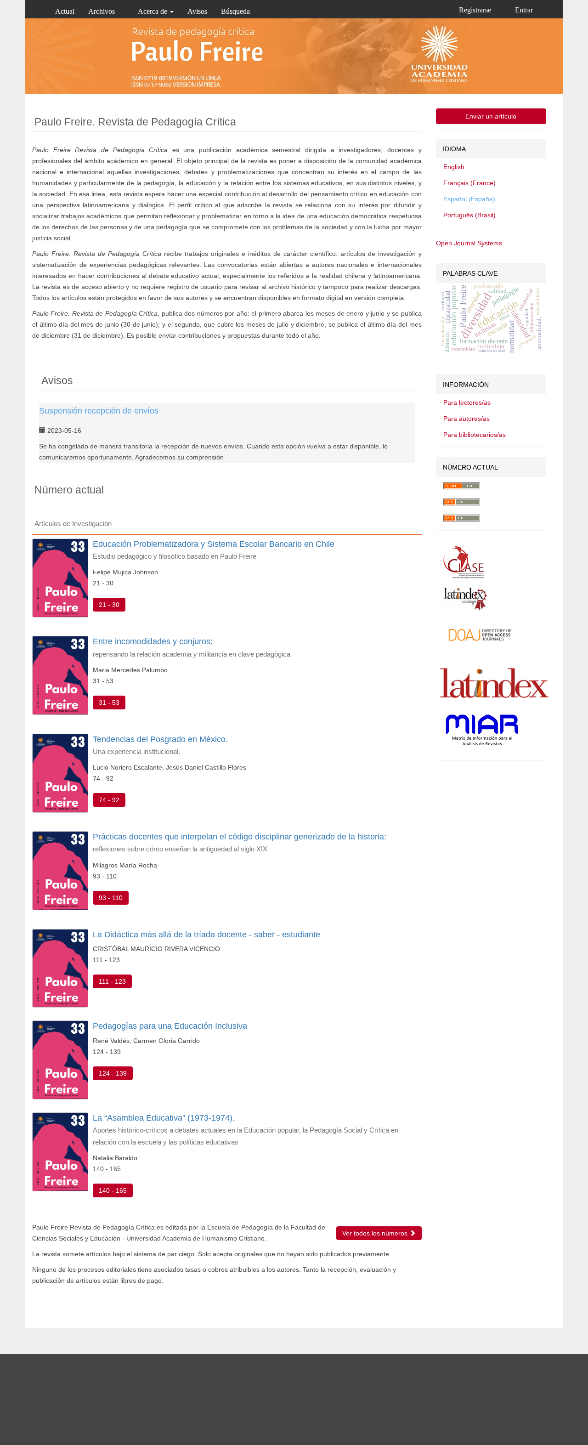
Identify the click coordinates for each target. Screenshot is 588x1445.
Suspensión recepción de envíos (98, 410)
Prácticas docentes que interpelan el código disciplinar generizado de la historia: (239, 842)
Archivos (101, 11)
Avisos (197, 11)
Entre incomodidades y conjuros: (191, 647)
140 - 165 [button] (113, 1190)
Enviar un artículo (490, 116)
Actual (64, 11)
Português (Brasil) (469, 215)
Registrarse (475, 10)
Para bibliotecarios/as (474, 434)
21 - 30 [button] (109, 604)
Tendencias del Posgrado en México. (160, 745)
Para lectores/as (467, 402)
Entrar (524, 10)
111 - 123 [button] (112, 981)
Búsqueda (235, 11)
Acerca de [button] (153, 11)
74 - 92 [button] (109, 800)
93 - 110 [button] (111, 897)
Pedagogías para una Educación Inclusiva (170, 1026)
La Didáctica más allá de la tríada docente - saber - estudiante (206, 934)
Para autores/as (466, 418)
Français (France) (469, 183)
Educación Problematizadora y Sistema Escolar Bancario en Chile (213, 549)
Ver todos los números (375, 1233)
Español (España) (469, 199)
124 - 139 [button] (113, 1073)
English (453, 166)
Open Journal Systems (469, 243)
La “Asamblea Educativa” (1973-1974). (245, 1129)
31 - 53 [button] (109, 702)
